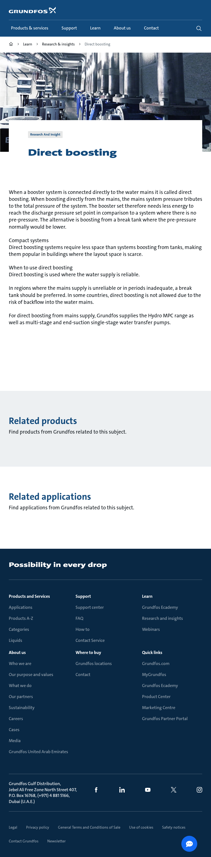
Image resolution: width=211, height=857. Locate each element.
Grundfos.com (156, 663)
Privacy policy (37, 827)
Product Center (156, 696)
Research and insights (162, 618)
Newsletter (56, 841)
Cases (14, 729)
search (199, 28)
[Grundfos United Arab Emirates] (11, 45)
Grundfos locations (94, 663)
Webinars (151, 629)
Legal (13, 827)
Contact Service (90, 640)
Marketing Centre (158, 707)
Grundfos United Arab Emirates (38, 752)
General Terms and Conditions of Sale (89, 827)
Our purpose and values (31, 674)
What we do (20, 685)
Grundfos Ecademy (160, 607)
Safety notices (173, 827)
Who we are (20, 663)
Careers (16, 718)
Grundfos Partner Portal (165, 718)
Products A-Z (21, 618)
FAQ (79, 618)
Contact (83, 674)
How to (83, 629)
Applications (20, 607)
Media (15, 741)
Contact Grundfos (23, 841)
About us (17, 652)
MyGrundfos (154, 674)
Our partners (21, 696)
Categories (19, 629)
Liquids (15, 640)
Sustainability (22, 707)
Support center (90, 607)
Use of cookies (141, 827)
